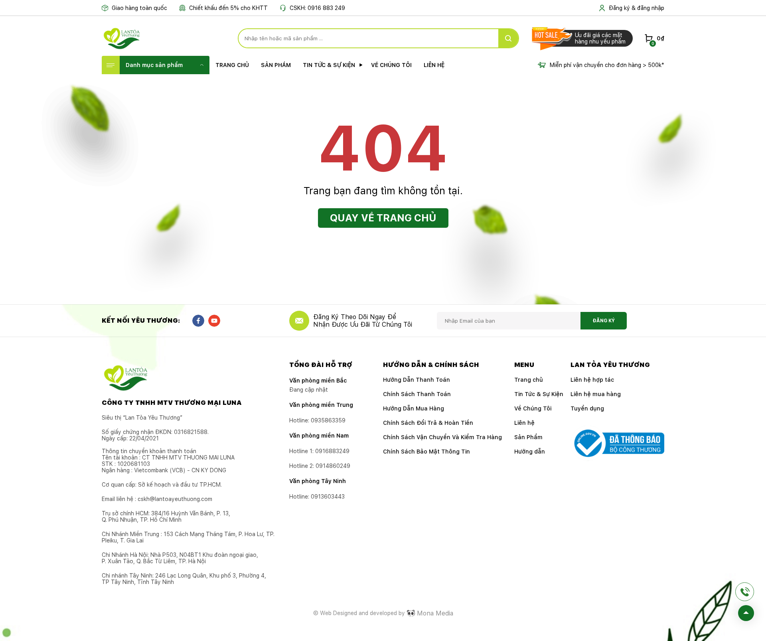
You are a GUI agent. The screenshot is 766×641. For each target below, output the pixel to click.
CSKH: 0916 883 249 (317, 8)
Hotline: (317, 496)
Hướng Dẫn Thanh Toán (416, 380)
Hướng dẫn (529, 451)
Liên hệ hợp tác (592, 380)
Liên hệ (434, 65)
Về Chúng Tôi (391, 65)
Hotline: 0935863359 (317, 420)
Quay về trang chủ (383, 218)
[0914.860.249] (744, 591)
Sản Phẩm (276, 65)
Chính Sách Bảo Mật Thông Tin (426, 451)
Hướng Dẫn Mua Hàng (413, 408)
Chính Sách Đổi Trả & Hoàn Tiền (428, 423)
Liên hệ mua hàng (596, 394)
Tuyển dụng (587, 408)
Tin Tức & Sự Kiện (329, 65)
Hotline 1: (319, 451)
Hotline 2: (319, 466)
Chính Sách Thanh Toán (417, 394)
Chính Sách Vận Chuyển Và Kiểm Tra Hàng (442, 437)
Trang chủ (232, 65)
